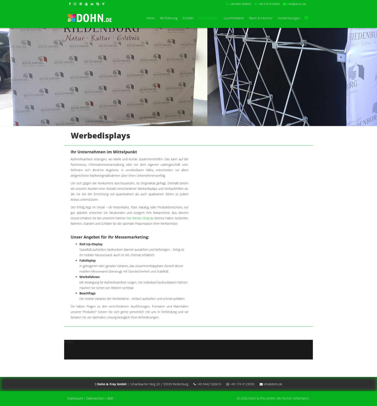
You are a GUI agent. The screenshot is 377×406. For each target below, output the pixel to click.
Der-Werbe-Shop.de (140, 218)
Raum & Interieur (260, 18)
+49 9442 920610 (240, 4)
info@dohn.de (296, 4)
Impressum (75, 398)
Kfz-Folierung (168, 18)
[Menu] (306, 18)
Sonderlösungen (289, 18)
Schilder (188, 18)
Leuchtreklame (234, 18)
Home (150, 18)
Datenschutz (95, 398)
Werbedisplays (208, 18)
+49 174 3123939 (268, 4)
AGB (110, 398)
